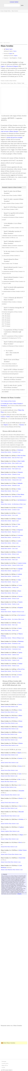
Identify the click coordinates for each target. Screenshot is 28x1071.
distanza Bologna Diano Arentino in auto (9, 728)
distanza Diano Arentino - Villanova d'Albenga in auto (12, 638)
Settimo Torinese (23, 850)
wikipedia (19, 893)
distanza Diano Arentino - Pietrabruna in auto (10, 643)
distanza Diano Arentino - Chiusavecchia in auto (11, 479)
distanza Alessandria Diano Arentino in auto (10, 794)
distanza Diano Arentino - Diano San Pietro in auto (12, 457)
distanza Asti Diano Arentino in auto (8, 787)
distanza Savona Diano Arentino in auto (9, 770)
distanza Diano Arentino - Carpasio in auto (10, 660)
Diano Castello (21, 461)
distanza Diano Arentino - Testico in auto (9, 491)
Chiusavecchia (21, 477)
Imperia (10, 53)
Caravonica (20, 535)
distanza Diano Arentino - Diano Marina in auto (11, 496)
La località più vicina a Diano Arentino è (12, 403)
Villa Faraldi (20, 466)
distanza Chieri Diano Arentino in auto (9, 808)
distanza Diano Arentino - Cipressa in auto (10, 654)
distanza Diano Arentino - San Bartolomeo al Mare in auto (13, 504)
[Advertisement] (14, 27)
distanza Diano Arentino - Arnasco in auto (10, 676)
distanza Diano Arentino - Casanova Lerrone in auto (12, 565)
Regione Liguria (9, 49)
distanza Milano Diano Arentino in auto (9, 717)
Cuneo (19, 773)
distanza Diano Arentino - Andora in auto (10, 543)
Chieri (20, 806)
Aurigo (19, 579)
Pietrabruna (21, 641)
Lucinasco (20, 507)
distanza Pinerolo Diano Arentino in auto (9, 802)
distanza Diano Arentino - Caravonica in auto (10, 537)
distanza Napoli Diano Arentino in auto (9, 739)
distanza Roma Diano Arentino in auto (9, 734)
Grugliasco (21, 827)
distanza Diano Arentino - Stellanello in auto (10, 485)
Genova (14, 51)
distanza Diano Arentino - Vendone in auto (10, 665)
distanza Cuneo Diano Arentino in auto (9, 776)
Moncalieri (21, 811)
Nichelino (21, 819)
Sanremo (21, 424)
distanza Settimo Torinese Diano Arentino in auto (11, 854)
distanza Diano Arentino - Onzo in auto (9, 624)
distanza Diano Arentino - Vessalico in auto (10, 604)
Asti (20, 785)
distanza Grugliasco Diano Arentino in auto (10, 831)
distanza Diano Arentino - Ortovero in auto (10, 598)
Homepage (4, 1061)
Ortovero (20, 596)
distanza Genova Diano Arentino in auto (9, 706)
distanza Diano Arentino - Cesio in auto (9, 548)
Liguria (3, 66)
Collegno (21, 834)
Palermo (21, 743)
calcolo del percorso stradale (14, 137)
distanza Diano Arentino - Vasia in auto (9, 526)
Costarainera (21, 647)
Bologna (21, 726)
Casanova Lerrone (22, 563)
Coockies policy (5, 1063)
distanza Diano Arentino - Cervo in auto (9, 515)
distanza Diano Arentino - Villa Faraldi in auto (11, 468)
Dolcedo (20, 552)
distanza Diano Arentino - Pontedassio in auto (10, 452)
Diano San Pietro (22, 455)
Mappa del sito (5, 1065)
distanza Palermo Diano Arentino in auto (9, 745)
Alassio (20, 628)
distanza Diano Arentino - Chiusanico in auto (10, 474)
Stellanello (20, 483)
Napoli (20, 737)
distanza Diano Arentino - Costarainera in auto (11, 649)
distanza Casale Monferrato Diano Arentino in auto (12, 869)
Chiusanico (20, 472)
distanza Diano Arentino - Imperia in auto (10, 520)
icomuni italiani (14, 2)
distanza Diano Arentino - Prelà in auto (9, 559)
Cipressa (20, 652)
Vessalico (20, 602)
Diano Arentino (7, 42)
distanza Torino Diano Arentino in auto (9, 712)
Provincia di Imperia (12, 66)
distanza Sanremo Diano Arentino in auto (9, 762)
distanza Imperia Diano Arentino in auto (9, 754)
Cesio (19, 546)
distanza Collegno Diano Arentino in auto (10, 839)
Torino (8, 416)
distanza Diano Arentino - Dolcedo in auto (10, 554)
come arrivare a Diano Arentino (9, 131)
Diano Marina (21, 494)
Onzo (19, 622)
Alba (19, 779)
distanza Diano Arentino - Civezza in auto (10, 587)
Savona (20, 766)
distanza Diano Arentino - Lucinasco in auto (10, 509)
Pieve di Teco (21, 669)
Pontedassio (4, 405)
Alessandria (21, 790)
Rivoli (20, 842)
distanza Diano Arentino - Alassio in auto (9, 630)
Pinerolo (21, 798)
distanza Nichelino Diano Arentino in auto (10, 823)
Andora (19, 541)
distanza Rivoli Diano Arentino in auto (9, 846)
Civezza (20, 585)
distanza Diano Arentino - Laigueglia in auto (10, 570)
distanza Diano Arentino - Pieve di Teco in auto (11, 671)
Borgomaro (20, 529)
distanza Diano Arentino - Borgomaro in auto (10, 531)
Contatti (3, 1067)
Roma (20, 732)
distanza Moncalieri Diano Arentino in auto (10, 815)
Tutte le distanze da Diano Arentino (8, 401)
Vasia (19, 524)
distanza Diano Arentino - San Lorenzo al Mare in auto (12, 619)
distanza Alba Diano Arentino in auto (9, 781)
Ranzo (19, 591)
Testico (19, 489)
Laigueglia (20, 568)
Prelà (19, 557)
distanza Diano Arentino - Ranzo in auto (9, 593)
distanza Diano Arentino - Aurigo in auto (9, 581)
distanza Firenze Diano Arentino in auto (9, 723)
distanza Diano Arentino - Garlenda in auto (10, 576)
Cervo (19, 513)
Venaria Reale (22, 857)
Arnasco (20, 674)
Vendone (20, 663)
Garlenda (20, 574)
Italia (1, 42)
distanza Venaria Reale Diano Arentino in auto (11, 862)
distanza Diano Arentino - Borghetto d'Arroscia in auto (12, 611)
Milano (20, 715)
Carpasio (20, 658)
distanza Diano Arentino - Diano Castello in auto (11, 463)
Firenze (20, 721)
